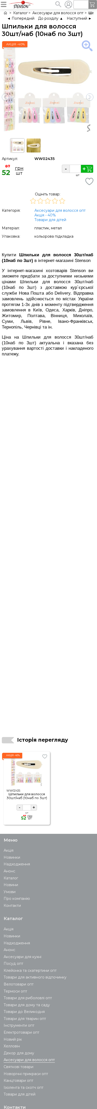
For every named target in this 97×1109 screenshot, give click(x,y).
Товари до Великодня (24, 1011)
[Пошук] (58, 4)
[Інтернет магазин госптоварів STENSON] (5, 13)
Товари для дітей (50, 219)
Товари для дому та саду (27, 1005)
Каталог (11, 878)
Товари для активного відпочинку (35, 977)
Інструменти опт (19, 1025)
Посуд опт (13, 963)
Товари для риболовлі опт (28, 998)
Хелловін (12, 1046)
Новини (11, 884)
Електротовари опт (21, 1032)
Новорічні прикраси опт (26, 1073)
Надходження (17, 864)
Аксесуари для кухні (22, 956)
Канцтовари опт (18, 1080)
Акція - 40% (45, 215)
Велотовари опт (19, 984)
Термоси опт (15, 991)
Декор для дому (19, 1053)
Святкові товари (18, 1066)
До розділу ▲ (50, 18)
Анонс (9, 871)
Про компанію (17, 898)
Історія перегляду (42, 740)
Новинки (12, 857)
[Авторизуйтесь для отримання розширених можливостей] (68, 4)
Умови (10, 891)
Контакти (12, 905)
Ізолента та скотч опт (23, 1087)
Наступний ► (79, 18)
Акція (8, 850)
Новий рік (13, 1039)
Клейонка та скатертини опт (30, 970)
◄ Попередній (20, 18)
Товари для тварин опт (25, 1018)
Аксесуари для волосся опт (60, 210)
